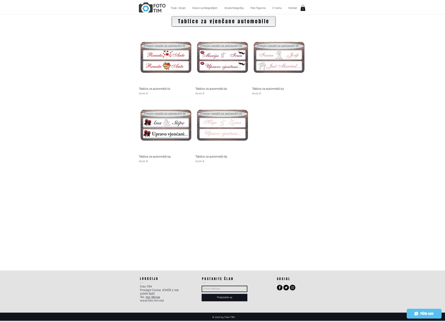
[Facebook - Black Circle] (279, 287)
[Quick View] (166, 57)
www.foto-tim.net (152, 300)
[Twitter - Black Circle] (286, 287)
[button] (178, 8)
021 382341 (153, 297)
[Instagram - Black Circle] (292, 287)
